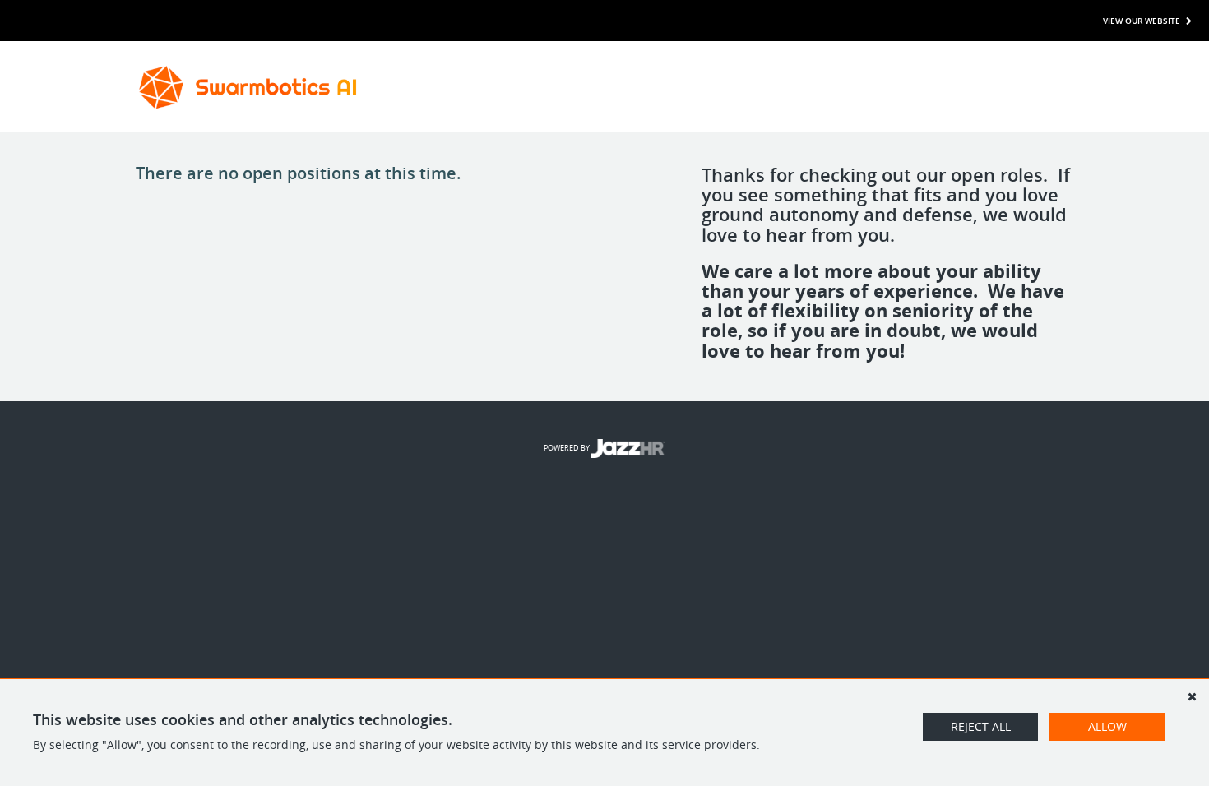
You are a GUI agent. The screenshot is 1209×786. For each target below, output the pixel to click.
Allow (1107, 726)
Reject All (981, 726)
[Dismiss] (1191, 696)
